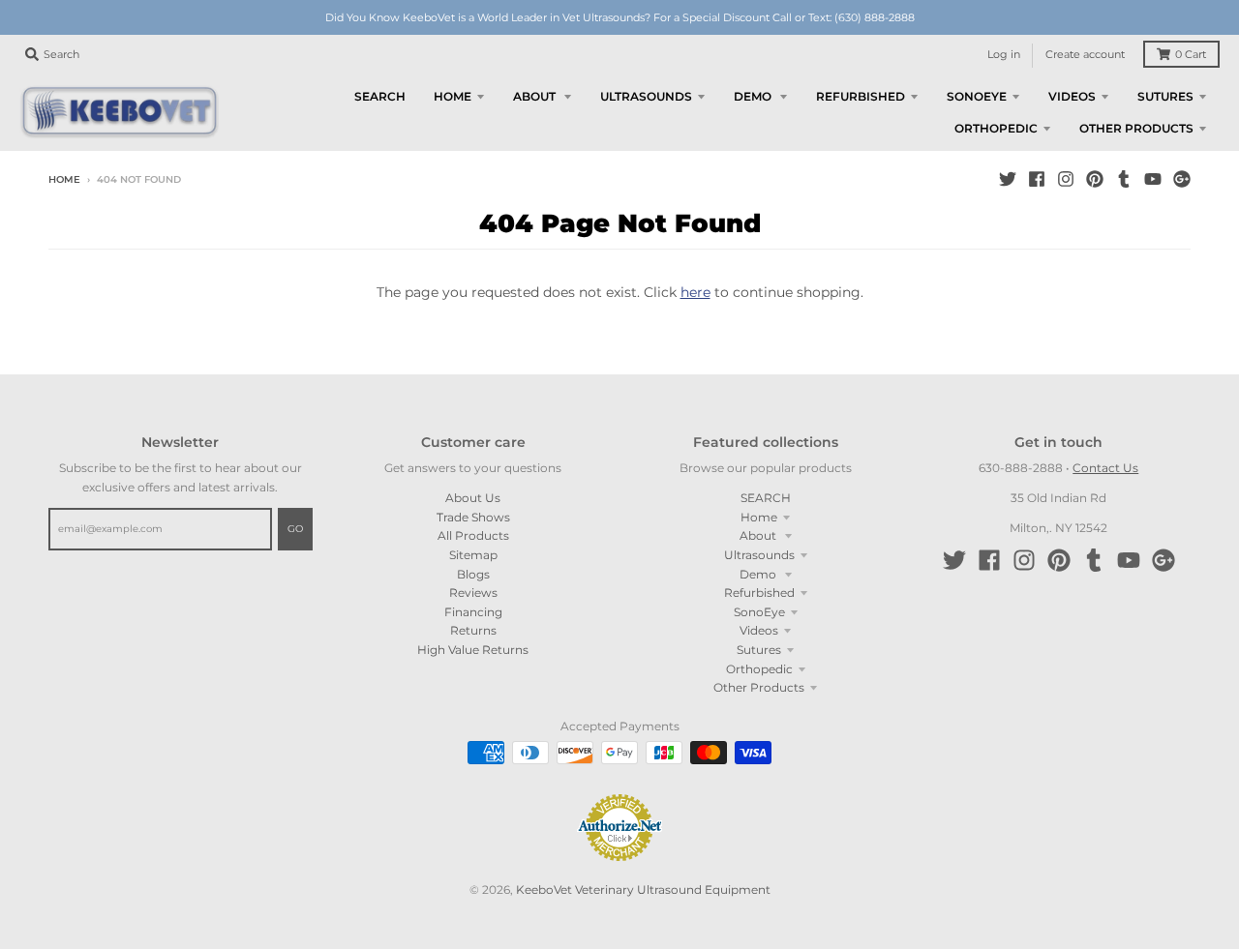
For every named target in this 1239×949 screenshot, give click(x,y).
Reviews (473, 592)
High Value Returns (473, 649)
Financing (473, 612)
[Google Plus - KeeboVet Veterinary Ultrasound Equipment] (1182, 179)
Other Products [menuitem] (1136, 128)
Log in (1003, 54)
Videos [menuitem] (1072, 96)
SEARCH (765, 497)
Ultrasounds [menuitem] (646, 96)
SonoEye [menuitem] (977, 96)
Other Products (758, 687)
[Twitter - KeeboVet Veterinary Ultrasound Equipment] (1007, 179)
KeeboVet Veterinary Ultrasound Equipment (643, 889)
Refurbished (759, 592)
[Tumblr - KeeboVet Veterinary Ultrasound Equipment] (1124, 179)
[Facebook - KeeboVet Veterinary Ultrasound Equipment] (1036, 179)
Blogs (473, 574)
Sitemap (473, 555)
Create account (1085, 54)
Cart (1190, 54)
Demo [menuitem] (754, 96)
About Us (472, 497)
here (695, 292)
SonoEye (759, 612)
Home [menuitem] (452, 96)
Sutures (759, 649)
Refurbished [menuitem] (860, 96)
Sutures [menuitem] (1165, 96)
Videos (759, 630)
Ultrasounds (759, 555)
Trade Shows (473, 517)
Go (295, 528)
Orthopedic (759, 669)
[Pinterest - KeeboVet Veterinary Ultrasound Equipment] (1094, 179)
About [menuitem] (536, 96)
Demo (759, 574)
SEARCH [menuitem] (380, 96)
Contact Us (1105, 467)
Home (64, 179)
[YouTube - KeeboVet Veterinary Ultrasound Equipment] (1153, 179)
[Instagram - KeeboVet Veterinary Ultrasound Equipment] (1065, 179)
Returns (473, 630)
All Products (473, 535)
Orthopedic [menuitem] (996, 128)
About (759, 535)
